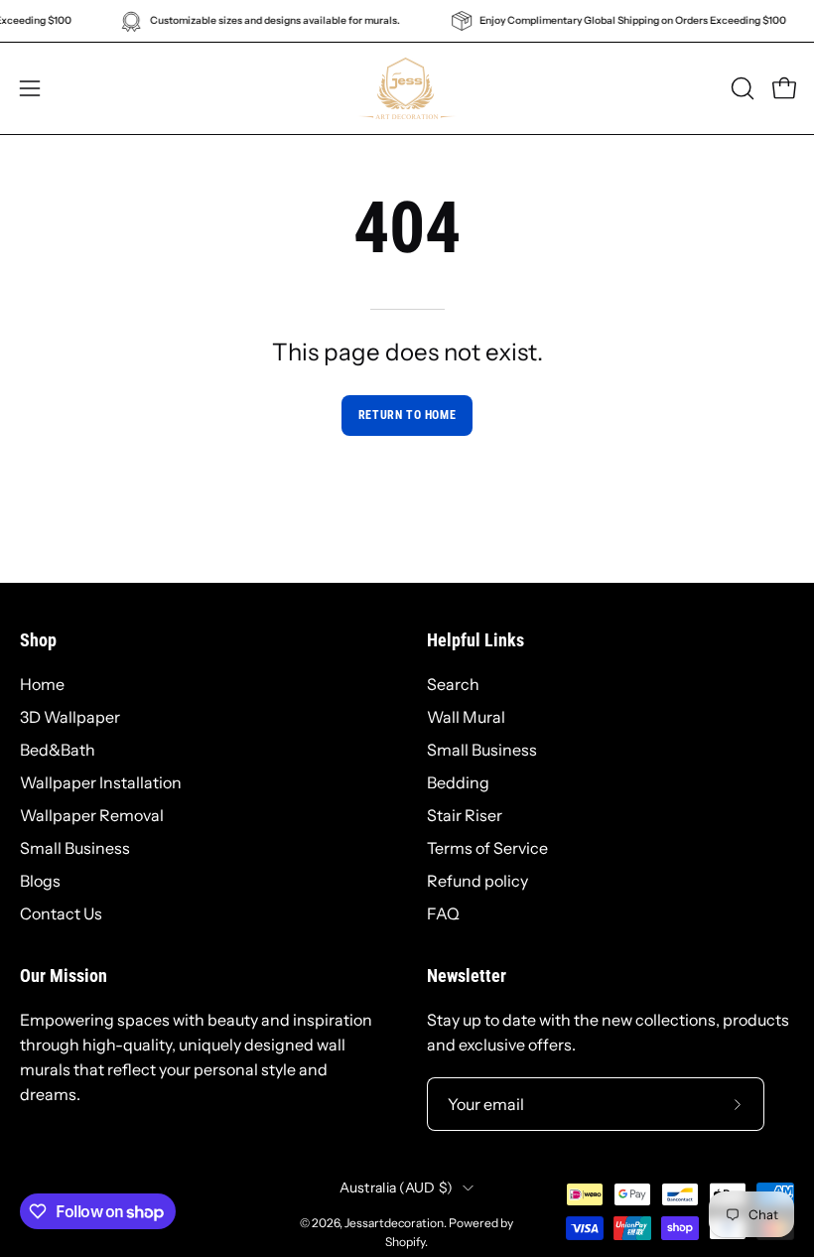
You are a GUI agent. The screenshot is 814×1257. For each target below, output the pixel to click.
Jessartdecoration (394, 1222)
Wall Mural (466, 717)
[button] (740, 88)
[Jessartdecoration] (407, 88)
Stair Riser (464, 815)
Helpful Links (475, 640)
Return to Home (407, 415)
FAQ (443, 913)
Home (42, 684)
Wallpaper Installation (101, 782)
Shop (38, 640)
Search (453, 684)
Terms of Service (487, 848)
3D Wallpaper (70, 717)
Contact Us (61, 913)
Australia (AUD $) (396, 1187)
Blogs (40, 881)
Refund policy (477, 881)
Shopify (405, 1241)
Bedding (458, 782)
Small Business (75, 848)
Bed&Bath (57, 750)
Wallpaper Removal (92, 815)
